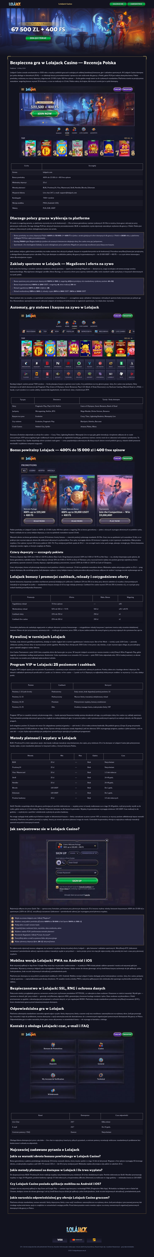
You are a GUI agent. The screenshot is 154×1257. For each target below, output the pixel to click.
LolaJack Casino (65, 4)
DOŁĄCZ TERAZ (38, 38)
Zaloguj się (118, 4)
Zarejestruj (136, 4)
